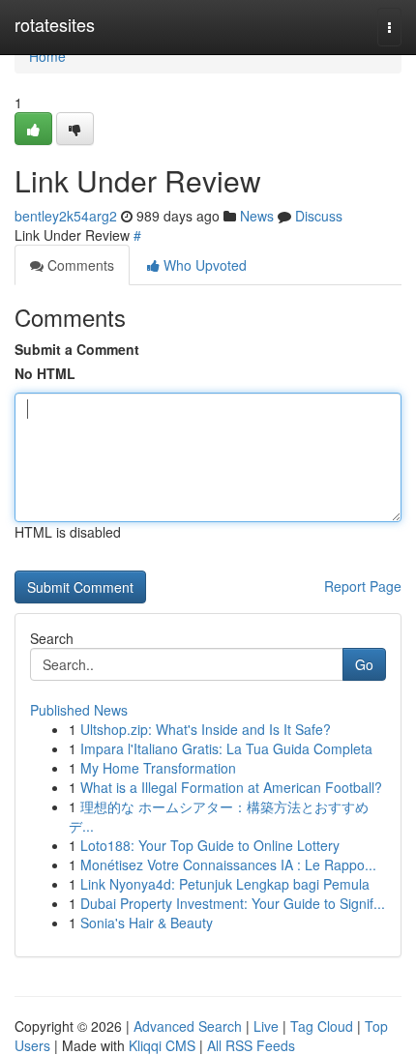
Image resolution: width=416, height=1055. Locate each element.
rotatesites (55, 24)
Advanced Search (188, 1026)
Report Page (362, 586)
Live (266, 1026)
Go (364, 664)
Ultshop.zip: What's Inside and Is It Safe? (205, 729)
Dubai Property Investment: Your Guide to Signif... (232, 903)
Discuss (318, 215)
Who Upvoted (203, 265)
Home (47, 56)
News (257, 215)
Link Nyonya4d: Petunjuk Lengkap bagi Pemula (225, 884)
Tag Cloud (321, 1026)
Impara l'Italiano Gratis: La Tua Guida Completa (226, 748)
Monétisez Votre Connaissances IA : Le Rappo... (228, 864)
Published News (79, 709)
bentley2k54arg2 (66, 215)
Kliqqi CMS (162, 1045)
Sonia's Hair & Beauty (146, 922)
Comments (79, 265)
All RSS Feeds (251, 1045)
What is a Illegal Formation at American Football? (231, 787)
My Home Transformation (158, 767)
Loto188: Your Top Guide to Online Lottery (210, 845)
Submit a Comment (77, 349)
